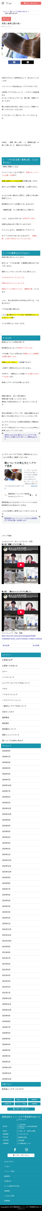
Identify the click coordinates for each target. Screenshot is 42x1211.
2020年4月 (6, 1044)
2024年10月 (6, 814)
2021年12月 (6, 929)
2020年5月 (6, 1039)
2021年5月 (6, 970)
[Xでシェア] (28, 62)
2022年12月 (6, 860)
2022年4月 (6, 906)
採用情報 (7, 1201)
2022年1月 (6, 923)
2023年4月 (6, 837)
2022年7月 (6, 889)
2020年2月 (6, 1056)
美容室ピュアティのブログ (13, 1089)
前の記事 (6, 645)
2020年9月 (6, 1016)
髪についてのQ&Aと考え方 (6, 19)
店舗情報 (34, 1104)
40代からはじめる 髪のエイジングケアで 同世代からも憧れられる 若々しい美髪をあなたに (21, 437)
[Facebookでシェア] (14, 62)
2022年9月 (6, 877)
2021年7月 (6, 958)
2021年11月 (6, 935)
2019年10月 (6, 1079)
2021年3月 (6, 981)
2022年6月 (6, 895)
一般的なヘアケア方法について (14, 706)
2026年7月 (6, 757)
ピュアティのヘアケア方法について (16, 683)
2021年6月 (6, 964)
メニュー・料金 (21, 1104)
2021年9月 (6, 946)
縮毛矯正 (5, 723)
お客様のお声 (7, 660)
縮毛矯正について (9, 729)
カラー (4, 671)
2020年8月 (6, 1021)
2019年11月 (6, 1073)
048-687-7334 (22, 1137)
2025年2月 (6, 803)
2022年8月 (6, 883)
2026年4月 (6, 768)
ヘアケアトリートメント (11, 700)
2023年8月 (6, 826)
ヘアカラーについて (10, 694)
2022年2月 (6, 918)
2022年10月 (6, 872)
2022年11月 (6, 866)
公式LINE (21, 1140)
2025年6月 (6, 797)
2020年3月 (6, 1050)
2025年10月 (6, 785)
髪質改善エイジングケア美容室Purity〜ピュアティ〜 (21, 1118)
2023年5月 (6, 831)
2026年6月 (6, 762)
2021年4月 (6, 975)
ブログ (4, 689)
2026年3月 (6, 774)
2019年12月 (6, 1067)
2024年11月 (6, 808)
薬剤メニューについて (10, 735)
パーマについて (8, 677)
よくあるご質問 (9, 1196)
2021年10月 (6, 941)
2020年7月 (6, 1027)
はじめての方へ (7, 1099)
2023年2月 (6, 849)
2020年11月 (6, 1004)
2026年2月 (6, 780)
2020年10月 (6, 1010)
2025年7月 (6, 791)
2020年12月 (6, 998)
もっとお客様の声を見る (12, 1186)
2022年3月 (6, 912)
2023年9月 (6, 820)
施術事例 (5, 717)
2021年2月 (6, 987)
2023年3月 (6, 843)
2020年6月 (6, 1033)
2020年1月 (6, 1062)
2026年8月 (6, 751)
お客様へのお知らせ (10, 666)
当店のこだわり (8, 712)
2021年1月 (6, 993)
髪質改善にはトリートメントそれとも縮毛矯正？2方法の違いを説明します (21, 519)
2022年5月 (6, 900)
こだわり (7, 1166)
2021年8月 (6, 952)
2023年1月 (6, 854)
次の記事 (36, 645)
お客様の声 (8, 1104)
